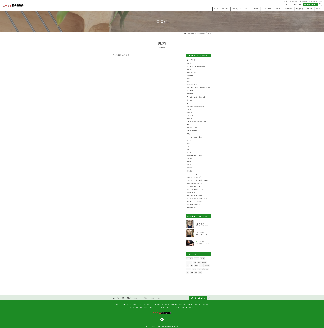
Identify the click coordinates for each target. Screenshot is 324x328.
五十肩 (194, 269)
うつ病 (189, 140)
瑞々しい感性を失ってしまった (196, 189)
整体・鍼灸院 (189, 259)
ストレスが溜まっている (194, 186)
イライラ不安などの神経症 (194, 137)
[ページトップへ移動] (209, 298)
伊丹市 (196, 265)
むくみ (189, 152)
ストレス (197, 259)
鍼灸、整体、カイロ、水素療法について (198, 88)
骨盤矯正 (204, 262)
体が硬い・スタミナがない (194, 202)
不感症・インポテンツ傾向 (194, 195)
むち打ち (189, 100)
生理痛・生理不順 (192, 131)
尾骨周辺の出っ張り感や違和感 (196, 97)
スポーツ (188, 269)
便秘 (188, 143)
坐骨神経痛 (190, 91)
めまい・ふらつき (192, 174)
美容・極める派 (191, 72)
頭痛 (188, 125)
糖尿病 (189, 69)
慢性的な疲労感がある (193, 205)
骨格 (187, 272)
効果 (200, 272)
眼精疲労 (189, 168)
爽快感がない (191, 192)
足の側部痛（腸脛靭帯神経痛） (196, 106)
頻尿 (188, 149)
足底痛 (189, 109)
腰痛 (188, 78)
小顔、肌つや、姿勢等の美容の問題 (197, 180)
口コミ (201, 265)
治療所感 (189, 63)
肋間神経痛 (190, 94)
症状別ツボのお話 (192, 84)
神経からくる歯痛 (192, 128)
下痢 (188, 146)
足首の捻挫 (190, 115)
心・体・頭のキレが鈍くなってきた (197, 198)
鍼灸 (199, 262)
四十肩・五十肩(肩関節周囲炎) (196, 66)
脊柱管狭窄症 (191, 75)
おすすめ (207, 265)
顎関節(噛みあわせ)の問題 (194, 183)
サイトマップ (190, 307)
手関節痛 (189, 112)
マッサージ (189, 262)
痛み (196, 272)
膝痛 (188, 81)
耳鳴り (189, 165)
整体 (187, 265)
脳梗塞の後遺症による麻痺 (194, 155)
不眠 (188, 134)
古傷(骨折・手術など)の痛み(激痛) (197, 121)
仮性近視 (189, 171)
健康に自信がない (192, 208)
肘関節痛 (189, 118)
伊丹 (192, 265)
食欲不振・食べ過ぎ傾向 (194, 177)
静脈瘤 (189, 161)
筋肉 (192, 272)
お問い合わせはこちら (310, 4)
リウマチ (189, 158)
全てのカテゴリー (192, 60)
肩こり (189, 103)
